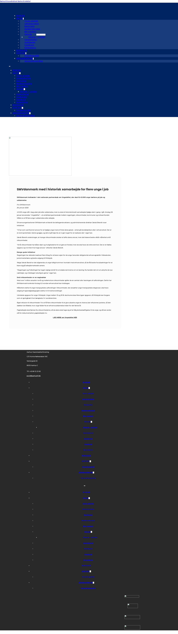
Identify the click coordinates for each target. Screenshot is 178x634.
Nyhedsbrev (30, 47)
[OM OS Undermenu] (23, 19)
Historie (28, 34)
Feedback (29, 45)
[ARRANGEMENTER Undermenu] (33, 59)
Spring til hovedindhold (8, 1)
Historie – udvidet (36, 37)
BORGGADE (21, 50)
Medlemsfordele (32, 29)
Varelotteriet (30, 39)
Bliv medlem (30, 31)
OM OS (19, 18)
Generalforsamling (33, 61)
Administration (31, 23)
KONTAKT (20, 53)
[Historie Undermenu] (41, 35)
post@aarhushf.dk (34, 376)
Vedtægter (29, 42)
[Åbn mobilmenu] (9, 66)
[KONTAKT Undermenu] (25, 53)
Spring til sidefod (24, 1)
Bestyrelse (29, 26)
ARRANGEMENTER (24, 58)
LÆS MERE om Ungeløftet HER (65, 317)
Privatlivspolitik (31, 55)
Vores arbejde (31, 21)
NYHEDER (20, 15)
